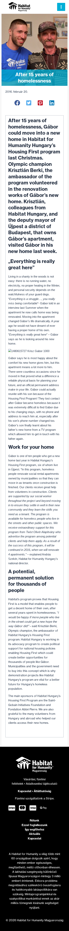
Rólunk (34, 820)
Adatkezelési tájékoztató (41, 783)
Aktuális (34, 834)
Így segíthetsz (34, 829)
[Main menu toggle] (61, 7)
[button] (17, 103)
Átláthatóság (42, 791)
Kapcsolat (24, 791)
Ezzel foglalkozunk (35, 825)
